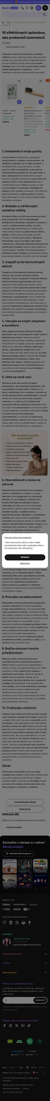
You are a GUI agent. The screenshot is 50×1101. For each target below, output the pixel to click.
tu (31, 548)
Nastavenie (25, 563)
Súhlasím (25, 557)
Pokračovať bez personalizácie (18, 537)
